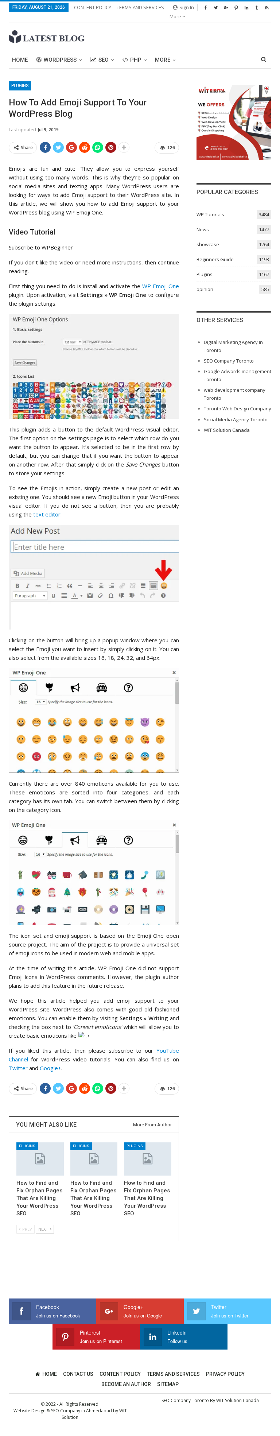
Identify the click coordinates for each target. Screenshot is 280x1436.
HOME (49, 1374)
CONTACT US (78, 1374)
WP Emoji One (160, 286)
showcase (208, 244)
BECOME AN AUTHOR (126, 1384)
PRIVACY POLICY (225, 1374)
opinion (205, 289)
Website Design (29, 1411)
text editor (47, 514)
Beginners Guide (215, 259)
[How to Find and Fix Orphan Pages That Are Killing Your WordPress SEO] (40, 1159)
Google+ (50, 1068)
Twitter (18, 1068)
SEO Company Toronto (229, 360)
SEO (103, 60)
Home (20, 60)
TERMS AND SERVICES (140, 7)
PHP (135, 60)
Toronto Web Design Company (237, 408)
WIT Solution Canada (227, 430)
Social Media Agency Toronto (236, 419)
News (203, 229)
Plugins (19, 85)
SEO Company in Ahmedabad (81, 1411)
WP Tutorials (210, 214)
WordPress (60, 60)
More (176, 16)
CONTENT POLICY (92, 7)
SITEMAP (168, 1384)
